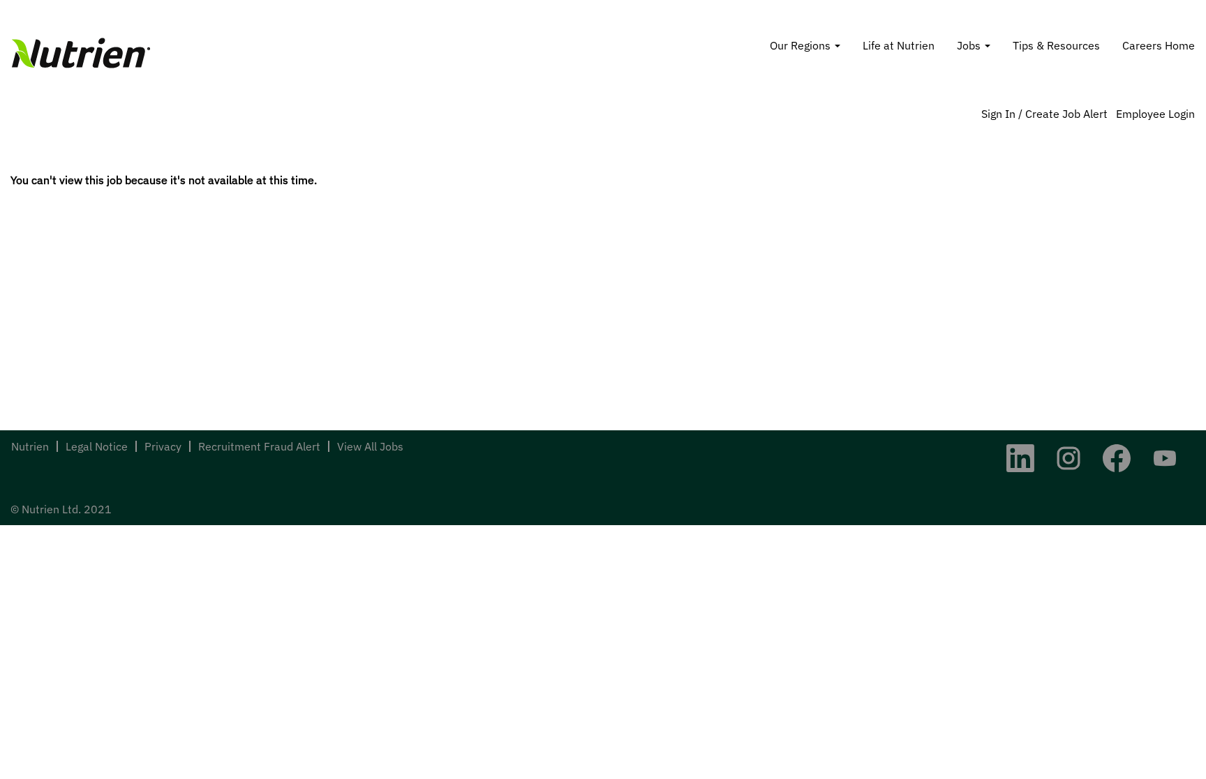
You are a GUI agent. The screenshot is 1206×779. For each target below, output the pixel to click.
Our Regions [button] (801, 45)
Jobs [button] (970, 45)
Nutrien (30, 446)
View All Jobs (370, 446)
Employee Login (1155, 113)
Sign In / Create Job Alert (1044, 113)
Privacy (162, 446)
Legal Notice (97, 446)
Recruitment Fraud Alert (259, 446)
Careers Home (1158, 45)
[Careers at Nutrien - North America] (80, 53)
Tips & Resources (1056, 45)
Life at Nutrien (899, 45)
